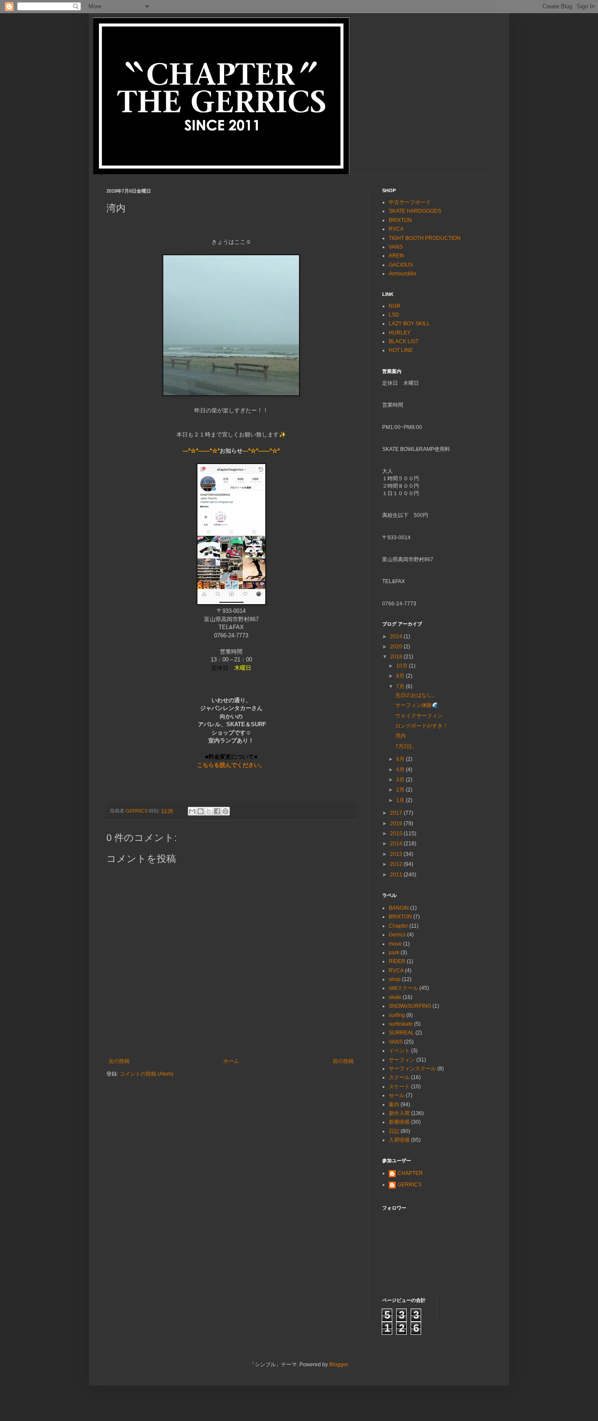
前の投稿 (343, 1061)
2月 (401, 790)
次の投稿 (119, 1061)
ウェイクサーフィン (419, 716)
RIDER (397, 961)
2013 (397, 854)
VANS (396, 247)
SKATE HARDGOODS (415, 211)
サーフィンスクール (412, 1069)
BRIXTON (400, 220)
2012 (397, 864)
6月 (401, 759)
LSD (394, 315)
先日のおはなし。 (416, 695)
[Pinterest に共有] (225, 811)
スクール (399, 1077)
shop (395, 979)
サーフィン (402, 1060)
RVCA (396, 229)
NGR (395, 306)
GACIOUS (401, 265)
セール (397, 1095)
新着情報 (399, 1122)
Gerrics (397, 935)
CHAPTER (410, 1173)
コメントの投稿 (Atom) (146, 1074)
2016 (397, 823)
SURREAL (401, 1033)
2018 (397, 657)
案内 (394, 1104)
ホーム (231, 1061)
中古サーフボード (410, 202)
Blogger (338, 1364)
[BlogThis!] (200, 811)
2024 (397, 636)
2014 (397, 844)
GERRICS (409, 1185)
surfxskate (401, 1024)
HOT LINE (401, 350)
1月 (401, 800)
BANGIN (399, 908)
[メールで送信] (192, 811)
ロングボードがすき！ (421, 726)
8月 (401, 676)
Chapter (398, 926)
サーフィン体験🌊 (417, 705)
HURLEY (400, 333)
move (395, 944)
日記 (394, 1131)
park (394, 953)
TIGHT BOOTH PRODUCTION (425, 238)
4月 (401, 770)
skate (395, 997)
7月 (401, 686)
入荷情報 (399, 1140)
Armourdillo (402, 274)
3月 (401, 780)
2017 (397, 813)
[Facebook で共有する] (217, 811)
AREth (396, 256)
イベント (399, 1051)
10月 (402, 666)
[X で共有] (208, 811)
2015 (397, 833)
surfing (397, 1015)
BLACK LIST (404, 341)
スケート (399, 1086)
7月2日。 (406, 746)
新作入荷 (399, 1113)
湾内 (400, 736)
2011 (397, 875)
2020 (397, 647)
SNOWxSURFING (410, 1006)
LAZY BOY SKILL (409, 323)
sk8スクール (403, 988)
